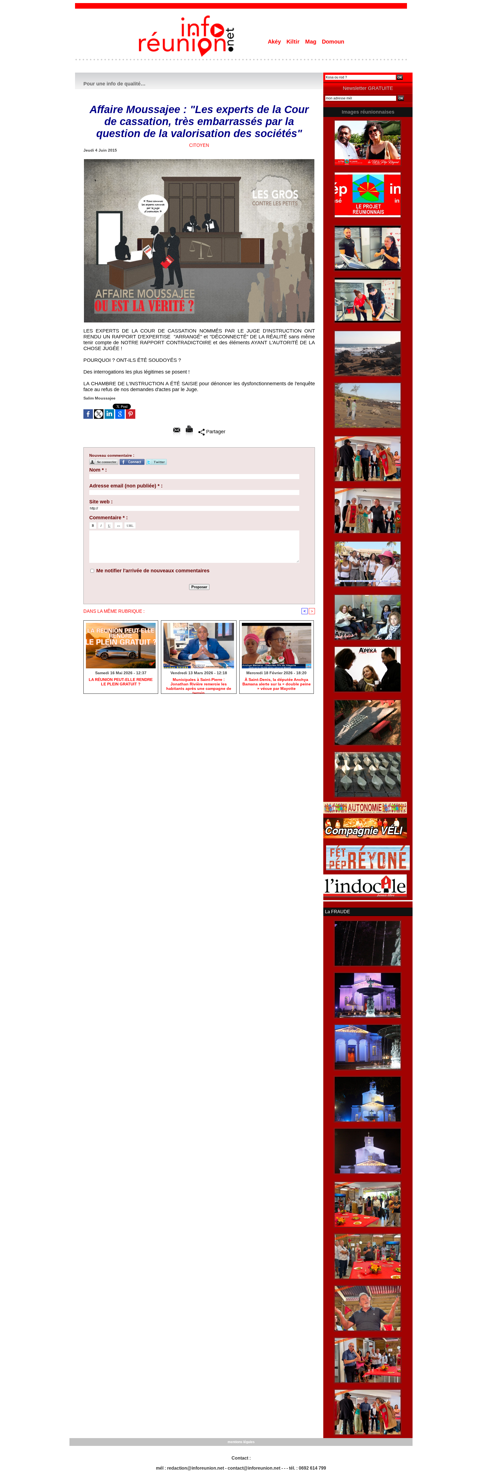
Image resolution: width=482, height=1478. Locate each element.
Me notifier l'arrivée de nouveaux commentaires (152, 570)
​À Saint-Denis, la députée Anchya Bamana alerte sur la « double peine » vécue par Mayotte (276, 684)
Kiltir (293, 42)
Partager (215, 431)
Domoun (333, 42)
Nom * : (98, 470)
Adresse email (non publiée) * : (126, 486)
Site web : (101, 501)
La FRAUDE (337, 911)
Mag (311, 42)
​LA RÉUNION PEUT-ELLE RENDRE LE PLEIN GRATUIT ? (121, 681)
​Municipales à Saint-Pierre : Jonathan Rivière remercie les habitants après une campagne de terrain (198, 684)
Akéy (275, 42)
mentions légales (241, 1442)
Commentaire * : (108, 517)
